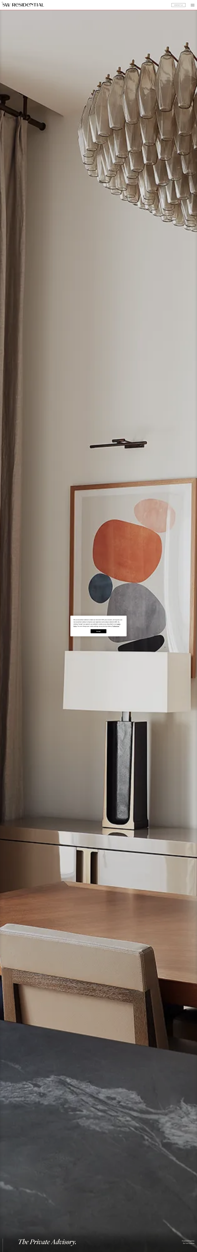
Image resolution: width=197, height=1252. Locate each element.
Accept (98, 631)
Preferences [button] (115, 626)
